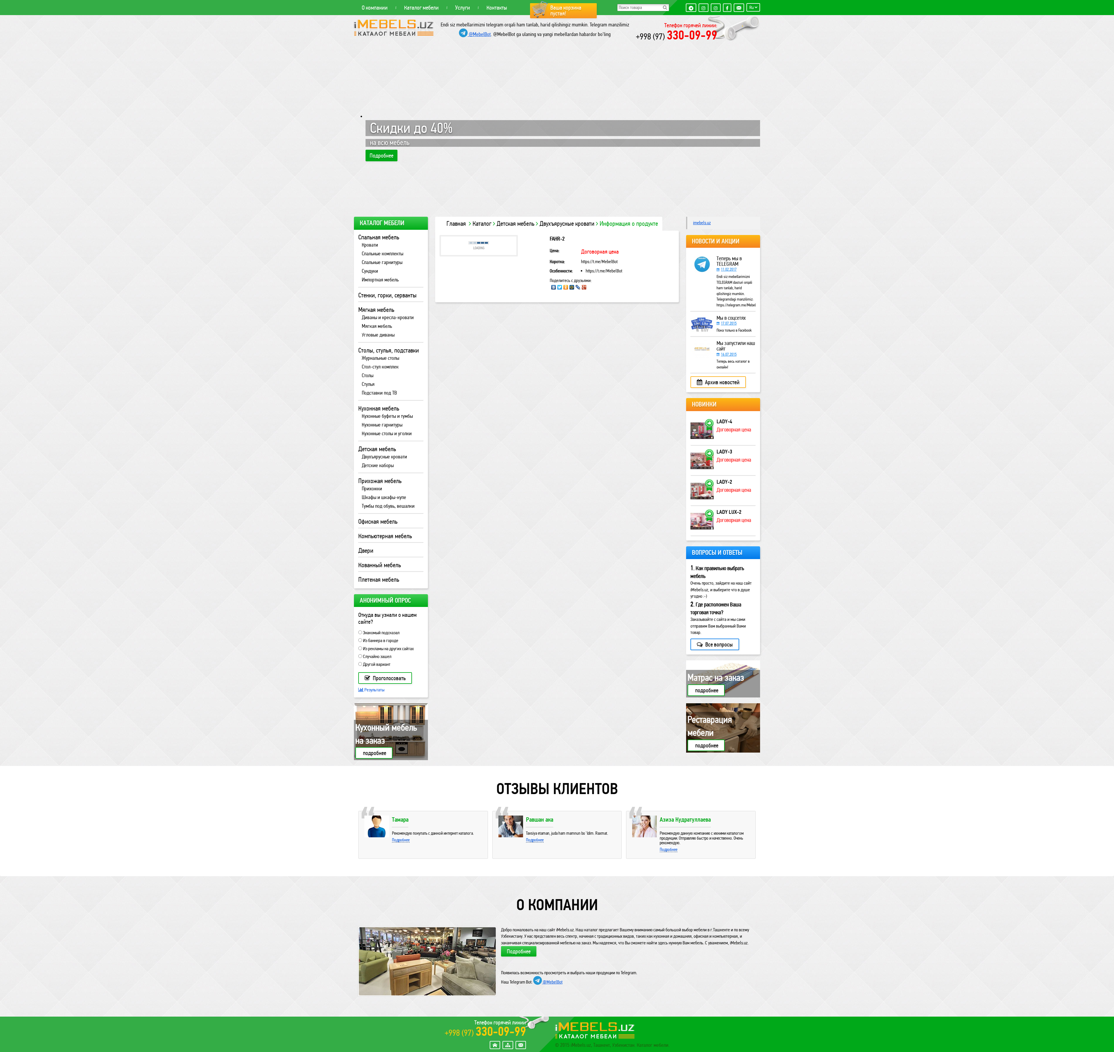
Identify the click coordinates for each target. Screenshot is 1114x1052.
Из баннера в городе (380, 640)
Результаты (374, 690)
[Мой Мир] (571, 287)
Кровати (370, 245)
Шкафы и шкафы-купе (384, 497)
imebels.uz (702, 222)
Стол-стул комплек (380, 367)
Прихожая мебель (380, 481)
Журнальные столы (380, 358)
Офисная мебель (377, 521)
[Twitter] (559, 287)
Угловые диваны (378, 335)
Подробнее (381, 155)
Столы (367, 375)
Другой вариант (376, 664)
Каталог (482, 223)
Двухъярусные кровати (567, 223)
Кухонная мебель (378, 408)
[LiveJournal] (578, 287)
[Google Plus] (584, 287)
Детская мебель (515, 223)
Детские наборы (378, 465)
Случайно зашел (376, 656)
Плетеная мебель (378, 579)
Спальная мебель (378, 237)
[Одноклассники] (565, 287)
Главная (456, 223)
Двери (365, 550)
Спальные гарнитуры (382, 262)
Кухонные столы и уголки (387, 433)
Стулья (368, 384)
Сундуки (370, 271)
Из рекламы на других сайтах (388, 648)
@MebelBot (479, 34)
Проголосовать (389, 678)
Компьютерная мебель (385, 536)
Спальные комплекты (382, 253)
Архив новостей (721, 382)
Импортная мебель (380, 279)
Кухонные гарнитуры (382, 425)
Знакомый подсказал (380, 632)
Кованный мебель (379, 565)
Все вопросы (718, 644)
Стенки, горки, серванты (387, 295)
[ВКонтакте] (553, 287)
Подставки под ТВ (379, 393)
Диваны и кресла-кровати (388, 317)
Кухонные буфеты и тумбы (387, 416)
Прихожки (372, 488)
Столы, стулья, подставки (388, 350)
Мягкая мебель (376, 310)
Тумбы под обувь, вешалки (388, 506)
